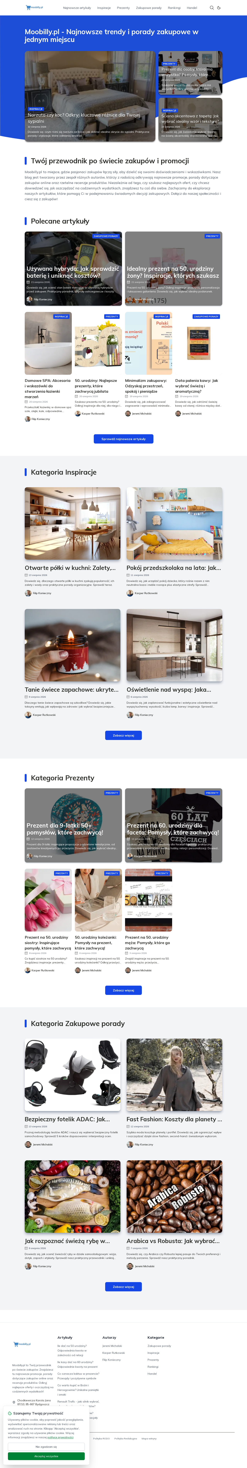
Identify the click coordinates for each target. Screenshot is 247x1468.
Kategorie (156, 1337)
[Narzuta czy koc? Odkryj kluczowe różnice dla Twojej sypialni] (90, 96)
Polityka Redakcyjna (125, 1438)
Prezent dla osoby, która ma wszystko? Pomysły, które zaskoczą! (187, 74)
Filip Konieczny (43, 299)
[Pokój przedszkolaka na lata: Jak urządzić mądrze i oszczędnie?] (174, 523)
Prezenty (123, 8)
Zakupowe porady (149, 8)
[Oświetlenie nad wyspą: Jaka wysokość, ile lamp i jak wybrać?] (174, 645)
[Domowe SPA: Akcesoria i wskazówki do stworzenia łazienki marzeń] (48, 343)
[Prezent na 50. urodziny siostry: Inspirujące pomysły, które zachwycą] (48, 900)
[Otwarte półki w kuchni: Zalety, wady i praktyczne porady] (72, 523)
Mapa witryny (149, 1438)
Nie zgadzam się (46, 1446)
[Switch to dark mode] (218, 7)
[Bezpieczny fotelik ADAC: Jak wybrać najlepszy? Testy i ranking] (72, 1075)
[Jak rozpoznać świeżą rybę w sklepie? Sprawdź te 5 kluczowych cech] (72, 1196)
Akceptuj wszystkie (46, 1456)
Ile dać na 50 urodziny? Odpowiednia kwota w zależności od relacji (72, 1350)
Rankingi (174, 8)
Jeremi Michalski (144, 299)
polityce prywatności (60, 1437)
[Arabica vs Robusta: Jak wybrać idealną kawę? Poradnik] (174, 1196)
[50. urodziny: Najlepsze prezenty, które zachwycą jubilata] (98, 343)
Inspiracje (104, 8)
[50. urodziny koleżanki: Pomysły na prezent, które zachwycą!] (98, 900)
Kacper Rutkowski (146, 593)
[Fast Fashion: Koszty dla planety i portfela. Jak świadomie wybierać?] (174, 1075)
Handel (192, 8)
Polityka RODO (101, 1438)
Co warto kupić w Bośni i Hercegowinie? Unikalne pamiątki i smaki (78, 1390)
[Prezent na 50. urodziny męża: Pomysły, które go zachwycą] (148, 900)
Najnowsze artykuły (77, 8)
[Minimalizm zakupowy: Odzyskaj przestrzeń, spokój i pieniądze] (148, 343)
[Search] (212, 8)
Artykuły (65, 1337)
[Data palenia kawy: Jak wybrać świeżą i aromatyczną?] (198, 343)
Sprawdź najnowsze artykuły (124, 439)
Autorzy (109, 1337)
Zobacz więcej (123, 735)
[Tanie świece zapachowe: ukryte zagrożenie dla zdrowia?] (72, 645)
